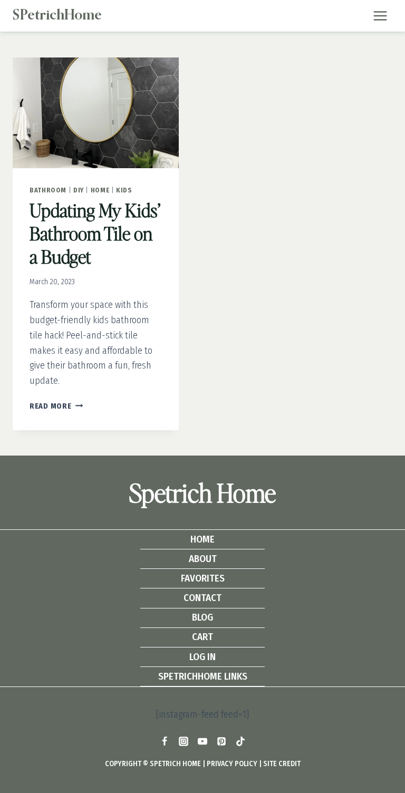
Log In (202, 657)
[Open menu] (380, 15)
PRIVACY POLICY (232, 763)
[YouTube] (202, 741)
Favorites (203, 578)
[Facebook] (164, 741)
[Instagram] (183, 741)
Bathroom (48, 190)
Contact (202, 598)
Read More (56, 406)
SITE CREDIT (282, 763)
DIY (78, 190)
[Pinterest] (221, 741)
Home (100, 190)
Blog (202, 617)
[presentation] (96, 112)
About (203, 559)
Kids (124, 190)
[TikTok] (240, 741)
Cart (202, 637)
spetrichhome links (202, 676)
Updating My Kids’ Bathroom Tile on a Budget (95, 233)
